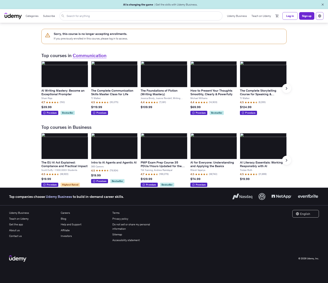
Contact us (15, 236)
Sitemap (117, 234)
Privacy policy (120, 218)
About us (14, 230)
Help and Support (71, 224)
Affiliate (65, 230)
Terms (116, 213)
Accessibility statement (126, 240)
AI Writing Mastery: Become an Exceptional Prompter (62, 92)
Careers (65, 213)
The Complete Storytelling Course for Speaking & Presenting (258, 94)
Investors (66, 236)
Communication (89, 55)
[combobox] (142, 16)
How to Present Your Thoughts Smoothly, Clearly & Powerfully (211, 92)
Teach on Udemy (19, 218)
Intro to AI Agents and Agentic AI (114, 162)
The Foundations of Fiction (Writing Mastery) (159, 92)
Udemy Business (59, 196)
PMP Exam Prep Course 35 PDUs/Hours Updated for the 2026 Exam (161, 165)
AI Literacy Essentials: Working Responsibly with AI (261, 164)
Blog (63, 218)
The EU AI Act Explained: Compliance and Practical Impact (64, 164)
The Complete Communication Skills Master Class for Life (112, 92)
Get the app (16, 224)
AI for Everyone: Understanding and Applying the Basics (212, 164)
